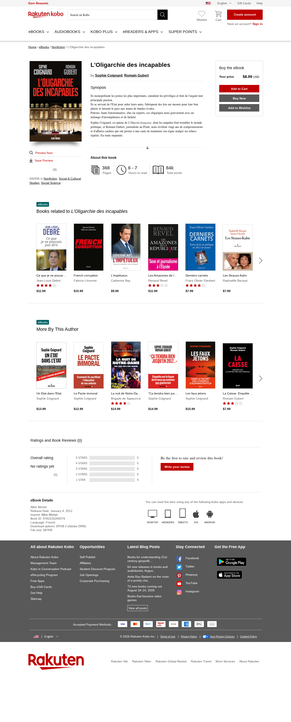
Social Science (51, 183)
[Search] (162, 15)
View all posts (137, 608)
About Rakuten (249, 661)
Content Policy (248, 636)
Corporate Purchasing (94, 581)
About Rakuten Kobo (44, 557)
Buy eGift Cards (41, 587)
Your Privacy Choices (222, 636)
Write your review (177, 466)
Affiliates (85, 563)
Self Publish (87, 557)
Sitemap (36, 598)
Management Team (43, 563)
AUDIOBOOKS (68, 32)
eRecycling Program (44, 575)
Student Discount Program (97, 569)
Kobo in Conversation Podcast (50, 569)
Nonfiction (50, 178)
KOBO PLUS (102, 32)
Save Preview (44, 160)
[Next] (261, 260)
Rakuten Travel (201, 661)
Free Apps (37, 581)
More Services (225, 661)
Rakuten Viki (119, 661)
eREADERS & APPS (141, 32)
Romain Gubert (136, 75)
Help (259, 3)
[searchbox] (118, 15)
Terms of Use (167, 636)
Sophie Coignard (108, 75)
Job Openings (89, 575)
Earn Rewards (38, 3)
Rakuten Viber (141, 661)
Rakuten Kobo (45, 14)
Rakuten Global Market (171, 661)
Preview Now (44, 153)
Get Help (36, 593)
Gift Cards (244, 3)
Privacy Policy (189, 636)
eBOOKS (37, 32)
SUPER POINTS (183, 32)
